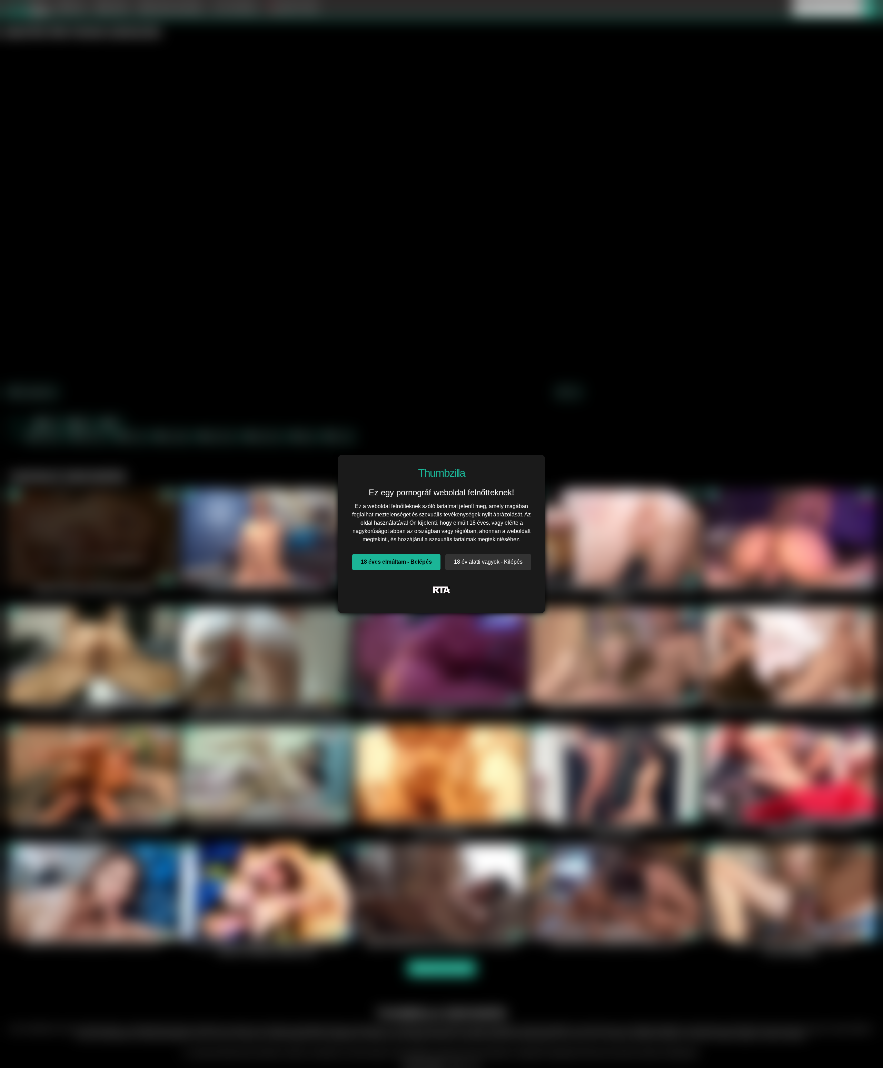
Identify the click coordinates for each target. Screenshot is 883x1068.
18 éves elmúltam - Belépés (396, 562)
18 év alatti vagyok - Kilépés (488, 562)
